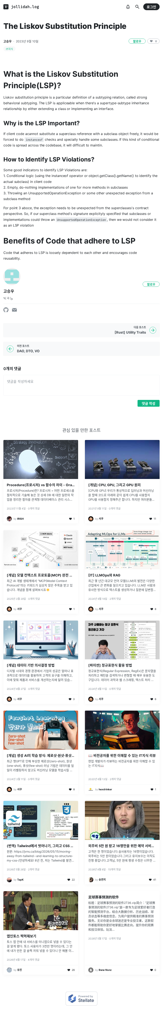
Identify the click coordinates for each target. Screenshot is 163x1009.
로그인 (151, 7)
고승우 (7, 41)
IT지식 (9, 49)
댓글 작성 (148, 403)
